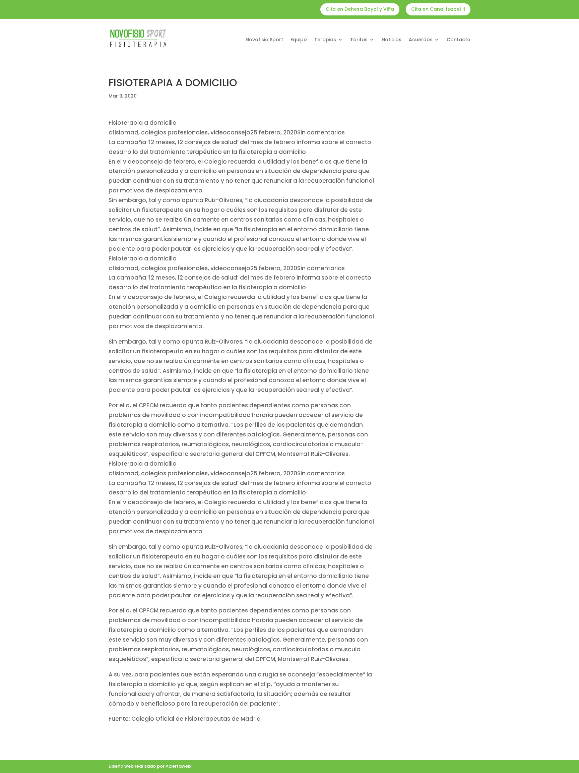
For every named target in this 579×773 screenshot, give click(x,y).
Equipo (299, 40)
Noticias (391, 40)
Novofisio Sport (264, 40)
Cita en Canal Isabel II (438, 9)
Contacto (458, 40)
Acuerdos (421, 40)
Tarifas (359, 40)
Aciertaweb (178, 766)
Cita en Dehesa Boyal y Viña (360, 9)
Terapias (325, 40)
